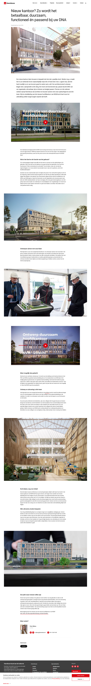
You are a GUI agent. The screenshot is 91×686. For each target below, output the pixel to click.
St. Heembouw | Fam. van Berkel (39, 672)
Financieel (34, 670)
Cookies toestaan (80, 675)
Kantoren (55, 668)
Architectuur (55, 672)
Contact (34, 666)
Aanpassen (80, 679)
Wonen (54, 670)
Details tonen (6, 683)
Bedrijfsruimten (56, 666)
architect (47, 392)
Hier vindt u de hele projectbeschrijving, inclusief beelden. (34, 613)
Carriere (34, 668)
